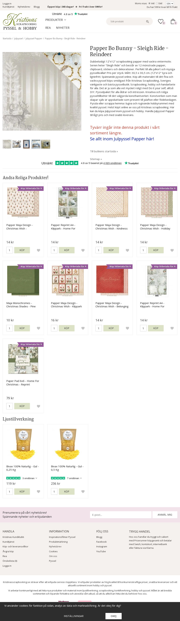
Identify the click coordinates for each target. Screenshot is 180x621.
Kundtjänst (8, 6)
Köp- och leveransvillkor (15, 546)
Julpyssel (18, 38)
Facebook (101, 541)
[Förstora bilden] (42, 91)
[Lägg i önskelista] (38, 250)
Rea (48, 28)
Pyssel (52, 560)
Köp (22, 250)
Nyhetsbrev (24, 6)
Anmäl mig (165, 514)
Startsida (7, 38)
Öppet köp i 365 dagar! (60, 6)
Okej (113, 616)
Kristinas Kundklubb (13, 537)
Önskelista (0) (10, 560)
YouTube (101, 551)
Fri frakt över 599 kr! (90, 6)
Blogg (37, 6)
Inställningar (73, 616)
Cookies (53, 551)
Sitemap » (96, 159)
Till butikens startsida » (104, 151)
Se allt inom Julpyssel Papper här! (122, 139)
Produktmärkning (58, 541)
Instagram (101, 546)
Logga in (7, 3)
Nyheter (62, 28)
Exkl (160, 3)
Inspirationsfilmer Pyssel (62, 537)
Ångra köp (8, 551)
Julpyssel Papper (34, 38)
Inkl (153, 3)
